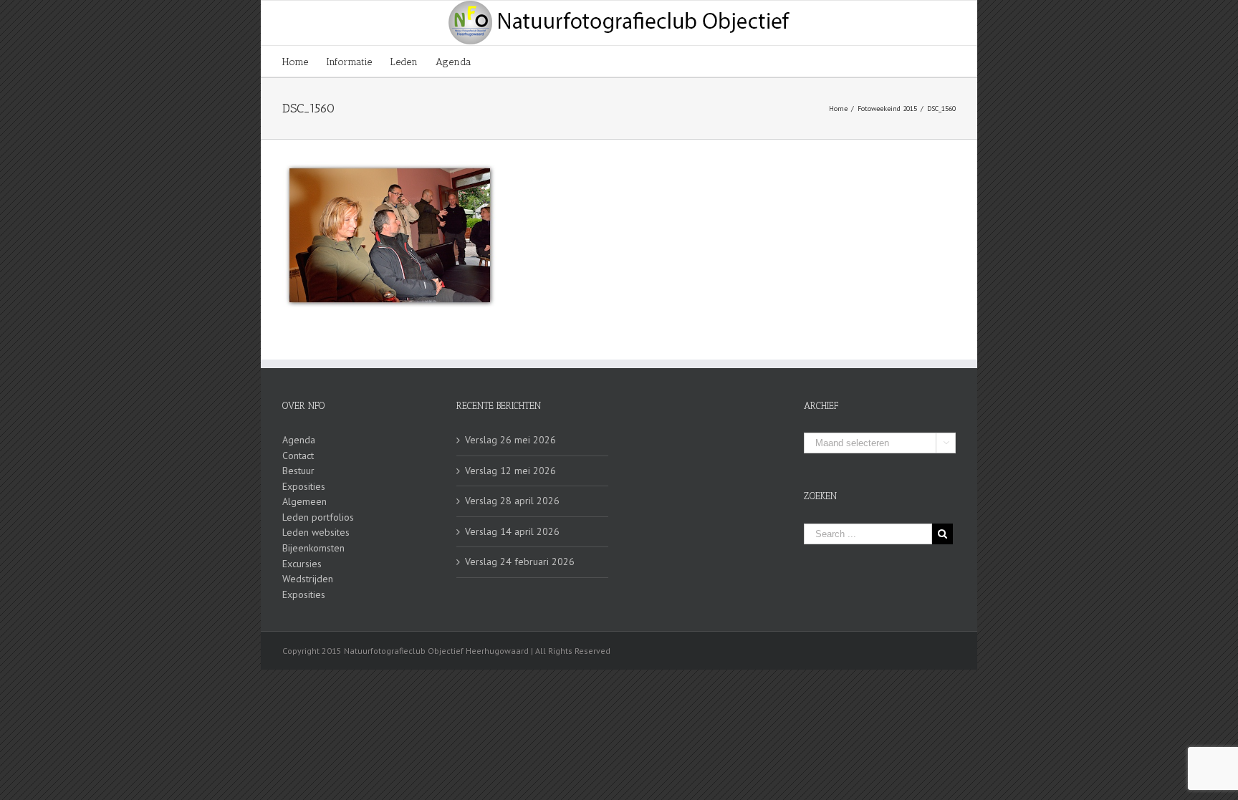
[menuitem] (304, 61)
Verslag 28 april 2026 (512, 500)
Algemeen (304, 501)
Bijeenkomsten (313, 547)
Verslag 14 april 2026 (512, 531)
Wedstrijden (307, 578)
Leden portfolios (318, 517)
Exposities (303, 486)
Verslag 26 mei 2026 (510, 439)
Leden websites (316, 532)
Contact (298, 455)
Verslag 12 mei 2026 (510, 470)
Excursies (302, 563)
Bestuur (298, 470)
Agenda (298, 439)
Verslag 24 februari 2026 (520, 561)
